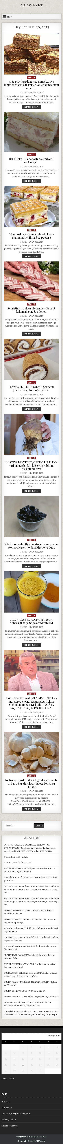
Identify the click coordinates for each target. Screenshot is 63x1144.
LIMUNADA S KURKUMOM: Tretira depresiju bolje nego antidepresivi (31, 621)
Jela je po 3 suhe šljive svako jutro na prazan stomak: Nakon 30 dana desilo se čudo (31, 545)
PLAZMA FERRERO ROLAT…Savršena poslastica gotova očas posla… (31, 388)
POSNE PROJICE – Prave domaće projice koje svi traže (31, 996)
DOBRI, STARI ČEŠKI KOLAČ (17, 863)
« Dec (4, 1078)
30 (31, 1071)
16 (32, 1059)
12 (57, 1053)
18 (49, 1059)
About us (6, 1101)
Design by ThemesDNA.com (31, 1141)
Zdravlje (23, 92)
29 (23, 1071)
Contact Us (7, 1108)
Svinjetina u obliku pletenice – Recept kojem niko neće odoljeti (31, 310)
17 (40, 1059)
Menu (9, 16)
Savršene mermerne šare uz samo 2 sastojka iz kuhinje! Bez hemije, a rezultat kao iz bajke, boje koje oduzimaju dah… (31, 889)
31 (40, 1071)
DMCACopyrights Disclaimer (16, 1113)
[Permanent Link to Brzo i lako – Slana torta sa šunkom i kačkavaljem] (31, 132)
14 (15, 1059)
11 (49, 1053)
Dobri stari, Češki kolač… (16, 857)
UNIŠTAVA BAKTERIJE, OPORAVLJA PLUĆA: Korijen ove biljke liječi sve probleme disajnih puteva (31, 465)
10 (40, 1053)
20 (6, 1065)
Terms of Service (10, 1126)
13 (6, 1059)
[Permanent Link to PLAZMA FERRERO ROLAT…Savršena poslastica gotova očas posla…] (31, 359)
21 (14, 1065)
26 (57, 1065)
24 (40, 1065)
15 (23, 1059)
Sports (31, 77)
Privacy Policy (9, 1120)
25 (48, 1065)
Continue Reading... (32, 107)
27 (6, 1071)
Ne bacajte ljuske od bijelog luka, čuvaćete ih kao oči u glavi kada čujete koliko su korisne (31, 783)
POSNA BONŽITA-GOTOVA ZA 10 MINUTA (24, 991)
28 (14, 1071)
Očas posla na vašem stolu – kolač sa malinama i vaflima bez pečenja (31, 236)
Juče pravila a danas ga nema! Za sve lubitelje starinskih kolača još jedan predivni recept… (31, 85)
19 (57, 1059)
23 (32, 1065)
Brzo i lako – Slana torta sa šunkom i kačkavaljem (31, 160)
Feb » (11, 1078)
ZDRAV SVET (31, 4)
